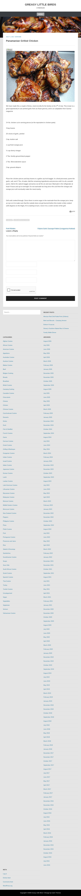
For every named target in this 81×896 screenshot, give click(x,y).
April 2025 (46, 405)
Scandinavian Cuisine (9, 557)
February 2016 (48, 837)
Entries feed (6, 878)
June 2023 (46, 489)
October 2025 (47, 381)
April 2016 (46, 829)
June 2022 (46, 537)
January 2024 (47, 461)
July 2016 (46, 817)
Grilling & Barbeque (9, 449)
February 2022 (48, 553)
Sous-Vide (6, 565)
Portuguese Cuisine (9, 537)
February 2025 (48, 413)
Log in (5, 874)
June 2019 (46, 681)
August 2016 (47, 813)
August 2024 (47, 437)
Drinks (5, 421)
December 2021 (48, 561)
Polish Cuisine (7, 529)
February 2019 (48, 697)
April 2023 (46, 497)
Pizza (4, 525)
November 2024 (48, 425)
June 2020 (46, 633)
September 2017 (48, 765)
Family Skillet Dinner (49, 332)
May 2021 (46, 589)
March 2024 (47, 453)
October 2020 (47, 617)
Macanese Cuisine (9, 493)
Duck (4, 425)
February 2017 (48, 793)
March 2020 (47, 645)
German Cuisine (8, 441)
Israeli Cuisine (7, 461)
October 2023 (47, 473)
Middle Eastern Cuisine (10, 505)
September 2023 (48, 477)
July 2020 (46, 629)
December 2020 (48, 609)
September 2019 (48, 669)
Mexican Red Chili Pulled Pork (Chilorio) (55, 316)
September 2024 (48, 433)
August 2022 (47, 529)
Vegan (5, 597)
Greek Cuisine (7, 445)
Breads (5, 377)
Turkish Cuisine (8, 589)
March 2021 (47, 597)
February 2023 (48, 505)
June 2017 (46, 777)
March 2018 (47, 741)
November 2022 (48, 517)
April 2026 (46, 357)
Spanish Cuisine (8, 577)
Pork (4, 533)
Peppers (5, 517)
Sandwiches (6, 553)
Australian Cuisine (8, 357)
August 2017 (47, 769)
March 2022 (47, 549)
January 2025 (47, 417)
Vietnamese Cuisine (9, 613)
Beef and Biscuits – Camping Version (54, 320)
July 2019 (46, 677)
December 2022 (48, 513)
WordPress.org (7, 885)
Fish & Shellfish (8, 429)
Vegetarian (6, 605)
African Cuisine (7, 345)
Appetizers (6, 353)
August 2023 (47, 481)
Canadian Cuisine (8, 393)
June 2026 (46, 349)
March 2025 (47, 409)
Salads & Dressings (9, 549)
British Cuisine (7, 385)
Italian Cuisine (7, 465)
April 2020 (46, 641)
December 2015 (48, 845)
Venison (5, 609)
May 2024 (46, 449)
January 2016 (47, 841)
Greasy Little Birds (40, 4)
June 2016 (46, 821)
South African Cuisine (9, 569)
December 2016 (48, 801)
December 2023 (48, 465)
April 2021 (46, 593)
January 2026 (47, 369)
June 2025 (46, 397)
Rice (4, 545)
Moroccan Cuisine (8, 509)
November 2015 (48, 849)
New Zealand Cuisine (9, 513)
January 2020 (47, 653)
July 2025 (46, 393)
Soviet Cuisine (7, 573)
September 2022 (48, 525)
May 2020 (46, 637)
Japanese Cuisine (8, 469)
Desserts (5, 417)
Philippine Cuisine (8, 521)
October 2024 (47, 429)
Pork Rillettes (10, 228)
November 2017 (48, 757)
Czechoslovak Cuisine (10, 413)
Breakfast (6, 381)
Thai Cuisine (7, 581)
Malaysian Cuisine (8, 497)
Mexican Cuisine (8, 501)
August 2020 (47, 625)
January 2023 (47, 509)
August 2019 (47, 673)
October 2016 (47, 809)
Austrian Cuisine (8, 361)
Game (5, 437)
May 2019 (46, 685)
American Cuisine (8, 349)
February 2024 (48, 457)
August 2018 (47, 721)
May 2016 (46, 825)
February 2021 (48, 601)
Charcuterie (6, 397)
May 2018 (46, 733)
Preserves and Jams (9, 541)
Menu (40, 14)
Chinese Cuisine (8, 409)
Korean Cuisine (8, 473)
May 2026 (46, 353)
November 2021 (48, 565)
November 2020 (48, 613)
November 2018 (48, 709)
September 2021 (48, 573)
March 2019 (47, 693)
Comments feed (8, 882)
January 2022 (47, 557)
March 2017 (47, 789)
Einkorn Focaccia (48, 324)
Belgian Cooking (8, 373)
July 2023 (46, 485)
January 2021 (47, 605)
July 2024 (46, 441)
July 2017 (46, 773)
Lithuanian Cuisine (9, 489)
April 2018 (46, 737)
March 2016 (47, 833)
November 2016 (48, 805)
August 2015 (47, 857)
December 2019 (48, 657)
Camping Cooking (8, 389)
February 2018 (48, 745)
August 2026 (47, 341)
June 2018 (46, 729)
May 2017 (46, 781)
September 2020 (48, 621)
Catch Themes (56, 893)
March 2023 (47, 501)
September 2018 (48, 717)
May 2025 (46, 401)
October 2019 (47, 665)
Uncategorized (7, 593)
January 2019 (47, 701)
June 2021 (46, 585)
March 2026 (47, 361)
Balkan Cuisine (7, 365)
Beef (4, 369)
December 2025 (48, 373)
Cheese (5, 401)
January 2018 (47, 749)
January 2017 (47, 797)
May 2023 (46, 493)
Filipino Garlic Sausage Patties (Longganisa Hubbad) (56, 228)
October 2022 (47, 521)
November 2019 (48, 661)
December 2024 (48, 421)
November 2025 (48, 377)
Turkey (5, 585)
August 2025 (47, 389)
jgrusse (18, 37)
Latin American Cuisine (21, 220)
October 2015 (47, 853)
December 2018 (48, 705)
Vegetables (6, 601)
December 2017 (48, 753)
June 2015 (46, 865)
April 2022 (46, 545)
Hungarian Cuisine (9, 453)
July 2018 (46, 725)
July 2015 (46, 861)
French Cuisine (7, 433)
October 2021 (47, 569)
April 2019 (46, 689)
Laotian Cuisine (8, 481)
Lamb (5, 477)
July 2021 (46, 581)
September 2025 (48, 385)
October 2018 (47, 713)
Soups (5, 561)
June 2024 (46, 445)
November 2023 (48, 469)
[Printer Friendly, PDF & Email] (9, 49)
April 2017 (46, 785)
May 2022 (46, 541)
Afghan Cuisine (7, 341)
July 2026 (46, 345)
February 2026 (48, 365)
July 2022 (46, 533)
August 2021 (47, 577)
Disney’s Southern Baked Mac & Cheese (56, 328)
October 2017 (47, 761)
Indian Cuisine (7, 457)
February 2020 (48, 649)
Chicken (9, 220)
